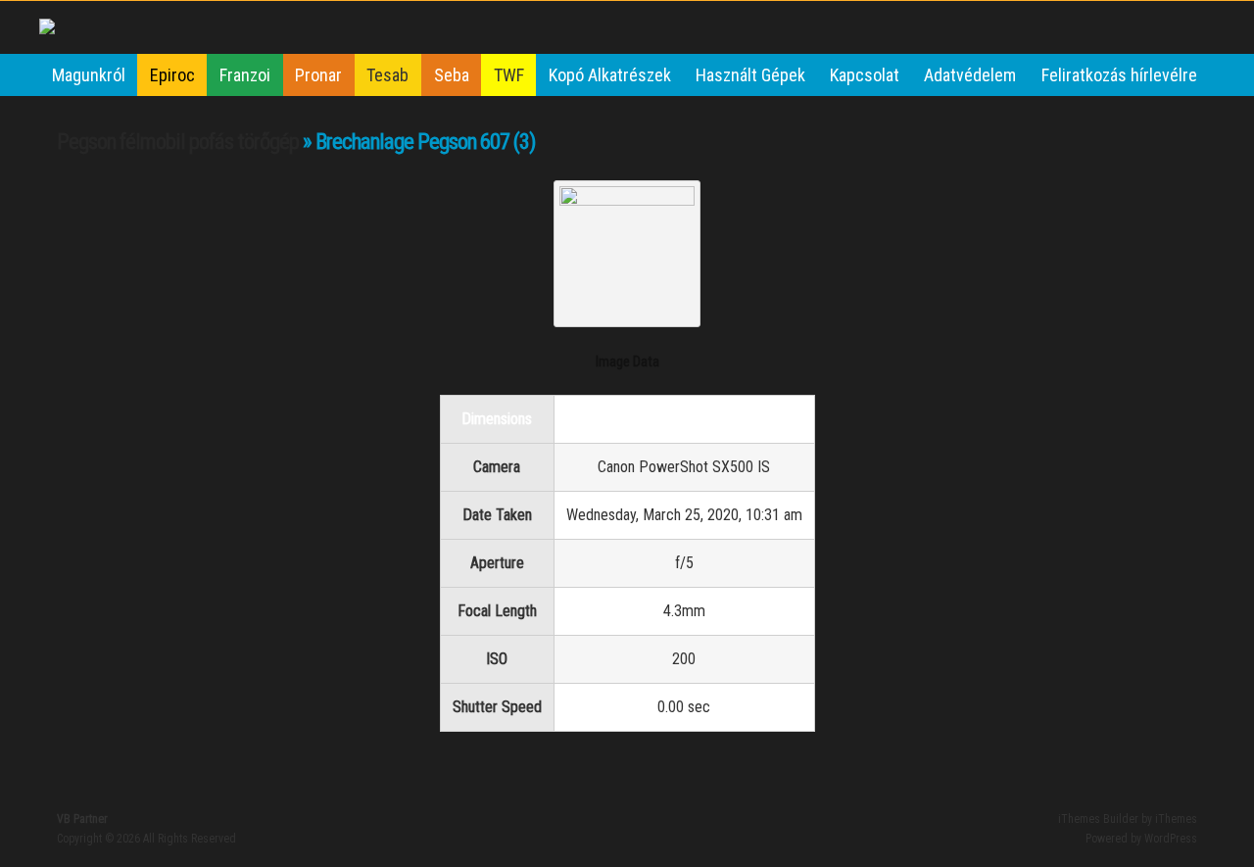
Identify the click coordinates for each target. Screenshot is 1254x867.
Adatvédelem (970, 75)
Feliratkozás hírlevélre (1119, 75)
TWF (509, 75)
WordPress (1170, 838)
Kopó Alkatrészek (610, 75)
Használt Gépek (750, 75)
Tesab (387, 75)
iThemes (1176, 819)
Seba (451, 75)
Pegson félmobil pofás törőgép (178, 141)
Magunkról (88, 75)
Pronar (318, 75)
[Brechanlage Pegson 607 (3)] (627, 199)
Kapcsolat (864, 75)
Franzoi (244, 75)
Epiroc (172, 75)
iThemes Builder (1098, 819)
